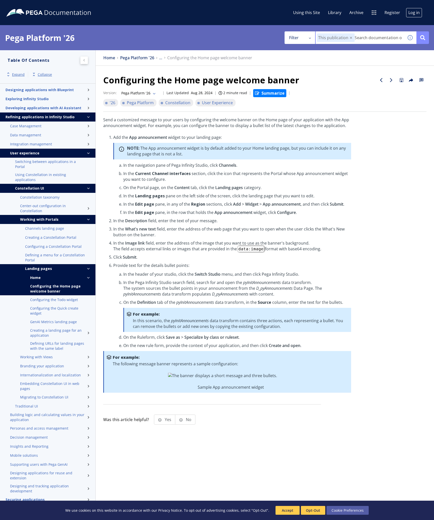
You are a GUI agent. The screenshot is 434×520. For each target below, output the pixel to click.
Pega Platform (140, 102)
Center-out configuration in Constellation (43, 208)
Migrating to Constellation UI (44, 397)
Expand (18, 74)
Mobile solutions (24, 455)
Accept (287, 510)
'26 (112, 102)
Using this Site (306, 12)
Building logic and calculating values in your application (47, 417)
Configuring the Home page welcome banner (55, 289)
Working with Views (36, 357)
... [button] (160, 58)
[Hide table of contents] (84, 60)
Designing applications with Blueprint (40, 89)
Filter (294, 37)
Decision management (29, 437)
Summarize (273, 93)
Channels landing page (44, 228)
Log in (414, 12)
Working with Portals (39, 219)
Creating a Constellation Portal (50, 237)
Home (35, 277)
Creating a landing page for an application (56, 333)
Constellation (177, 102)
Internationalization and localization (50, 375)
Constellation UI (29, 188)
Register (392, 12)
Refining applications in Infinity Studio (40, 116)
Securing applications (25, 499)
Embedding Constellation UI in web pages (49, 386)
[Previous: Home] (381, 80)
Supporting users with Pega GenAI (39, 464)
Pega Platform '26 (137, 58)
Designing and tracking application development (39, 488)
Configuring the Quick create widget (54, 311)
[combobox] (360, 37)
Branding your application (42, 366)
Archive (356, 12)
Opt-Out (313, 510)
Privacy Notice (170, 510)
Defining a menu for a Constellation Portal (55, 257)
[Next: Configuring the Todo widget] (391, 80)
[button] (351, 38)
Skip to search (60, 6)
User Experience (217, 102)
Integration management (31, 144)
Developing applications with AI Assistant (43, 107)
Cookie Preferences (348, 510)
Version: (110, 92)
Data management (25, 135)
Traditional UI (26, 406)
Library (334, 12)
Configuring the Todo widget (54, 299)
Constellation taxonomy (40, 197)
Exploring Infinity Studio (27, 98)
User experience (24, 153)
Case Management (25, 126)
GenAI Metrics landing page (53, 321)
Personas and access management (39, 428)
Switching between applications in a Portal (45, 164)
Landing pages (38, 268)
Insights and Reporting (29, 446)
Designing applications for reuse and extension (41, 475)
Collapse (45, 74)
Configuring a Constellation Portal (53, 246)
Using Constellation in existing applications (40, 177)
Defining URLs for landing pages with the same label (57, 346)
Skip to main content (22, 6)
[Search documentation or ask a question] (422, 37)
